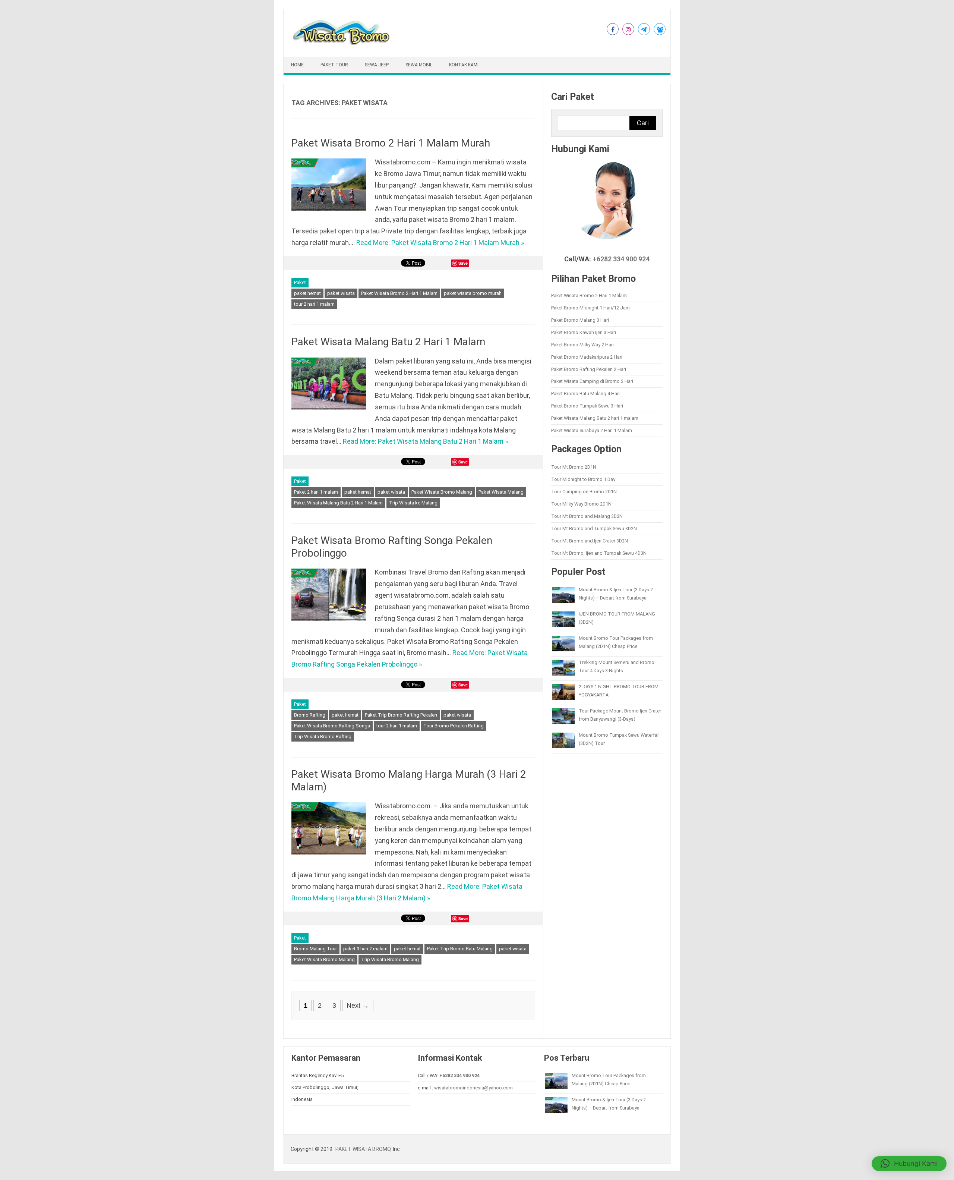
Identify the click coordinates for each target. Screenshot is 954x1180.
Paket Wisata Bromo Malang (441, 492)
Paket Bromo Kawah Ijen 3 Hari (583, 332)
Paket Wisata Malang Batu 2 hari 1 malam (594, 418)
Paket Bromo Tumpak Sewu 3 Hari (587, 406)
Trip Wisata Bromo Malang (390, 959)
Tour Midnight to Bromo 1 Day (583, 479)
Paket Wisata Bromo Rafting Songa (332, 726)
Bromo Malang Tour (315, 948)
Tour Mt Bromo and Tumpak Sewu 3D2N (594, 528)
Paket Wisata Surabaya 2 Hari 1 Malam (591, 430)
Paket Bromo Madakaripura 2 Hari (586, 357)
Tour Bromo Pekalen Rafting (453, 726)
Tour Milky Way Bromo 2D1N (581, 504)
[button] (909, 1163)
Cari (643, 123)
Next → (358, 1005)
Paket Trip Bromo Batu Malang (460, 948)
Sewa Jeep (377, 64)
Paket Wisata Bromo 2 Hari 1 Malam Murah (390, 143)
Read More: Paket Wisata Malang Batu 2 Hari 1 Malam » (425, 441)
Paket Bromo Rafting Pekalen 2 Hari (588, 369)
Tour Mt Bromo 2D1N (573, 467)
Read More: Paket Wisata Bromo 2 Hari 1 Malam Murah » (440, 242)
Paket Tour (334, 64)
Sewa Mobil (418, 64)
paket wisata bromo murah (473, 293)
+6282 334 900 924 (621, 259)
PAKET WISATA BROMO (363, 1149)
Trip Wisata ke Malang (413, 503)
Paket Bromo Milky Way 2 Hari (582, 344)
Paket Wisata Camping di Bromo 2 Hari (592, 381)
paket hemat (307, 293)
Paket (300, 282)
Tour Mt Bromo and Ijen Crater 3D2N (589, 541)
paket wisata (341, 293)
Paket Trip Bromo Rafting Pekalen (401, 715)
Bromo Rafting (309, 715)
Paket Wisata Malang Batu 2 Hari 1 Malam (388, 342)
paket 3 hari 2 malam (365, 948)
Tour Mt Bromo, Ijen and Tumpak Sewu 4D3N (599, 553)
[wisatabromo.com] (342, 43)
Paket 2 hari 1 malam (316, 492)
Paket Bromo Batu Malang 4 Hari (585, 393)
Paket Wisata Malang (501, 492)
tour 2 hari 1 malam (314, 304)
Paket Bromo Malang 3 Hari (580, 320)
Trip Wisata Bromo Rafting (322, 736)
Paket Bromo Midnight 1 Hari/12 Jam (590, 308)
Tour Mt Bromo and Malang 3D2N (587, 516)
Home (297, 64)
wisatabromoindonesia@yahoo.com (473, 1088)
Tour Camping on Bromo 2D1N (584, 491)
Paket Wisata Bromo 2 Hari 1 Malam (399, 293)
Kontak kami (463, 64)
